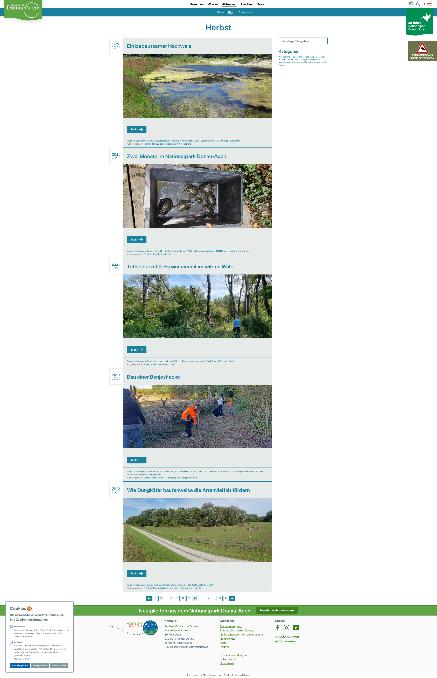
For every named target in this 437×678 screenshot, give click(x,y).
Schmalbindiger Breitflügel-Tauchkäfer (220, 140)
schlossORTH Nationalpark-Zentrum (224, 251)
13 (213, 598)
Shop (260, 4)
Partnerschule (140, 474)
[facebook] (277, 627)
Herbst (163, 140)
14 (219, 598)
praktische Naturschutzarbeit (188, 471)
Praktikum (173, 251)
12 (207, 598)
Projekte (161, 477)
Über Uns (246, 4)
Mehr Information (22, 659)
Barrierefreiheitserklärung (237, 675)
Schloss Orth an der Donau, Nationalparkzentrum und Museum (241, 632)
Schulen (259, 471)
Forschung (173, 140)
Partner (224, 646)
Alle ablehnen (59, 665)
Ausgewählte (40, 665)
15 (226, 598)
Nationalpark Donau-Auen (146, 140)
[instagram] (286, 627)
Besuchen (197, 4)
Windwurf (223, 361)
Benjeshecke (155, 474)
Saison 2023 (185, 251)
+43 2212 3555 (184, 642)
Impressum (192, 675)
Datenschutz (214, 675)
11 (201, 598)
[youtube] (296, 627)
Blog (231, 12)
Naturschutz (200, 361)
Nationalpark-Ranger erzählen (182, 477)
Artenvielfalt (186, 140)
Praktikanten (150, 254)
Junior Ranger (297, 56)
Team (246, 251)
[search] (418, 4)
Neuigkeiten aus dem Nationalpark (161, 143)
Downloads (245, 12)
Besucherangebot (231, 626)
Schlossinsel (199, 251)
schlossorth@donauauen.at (190, 646)
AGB (203, 675)
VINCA (210, 584)
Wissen (213, 4)
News (220, 12)
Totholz (233, 361)
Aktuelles (229, 4)
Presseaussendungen (233, 654)
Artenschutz (185, 143)
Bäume (177, 361)
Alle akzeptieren (20, 665)
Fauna (197, 140)
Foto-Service (228, 659)
